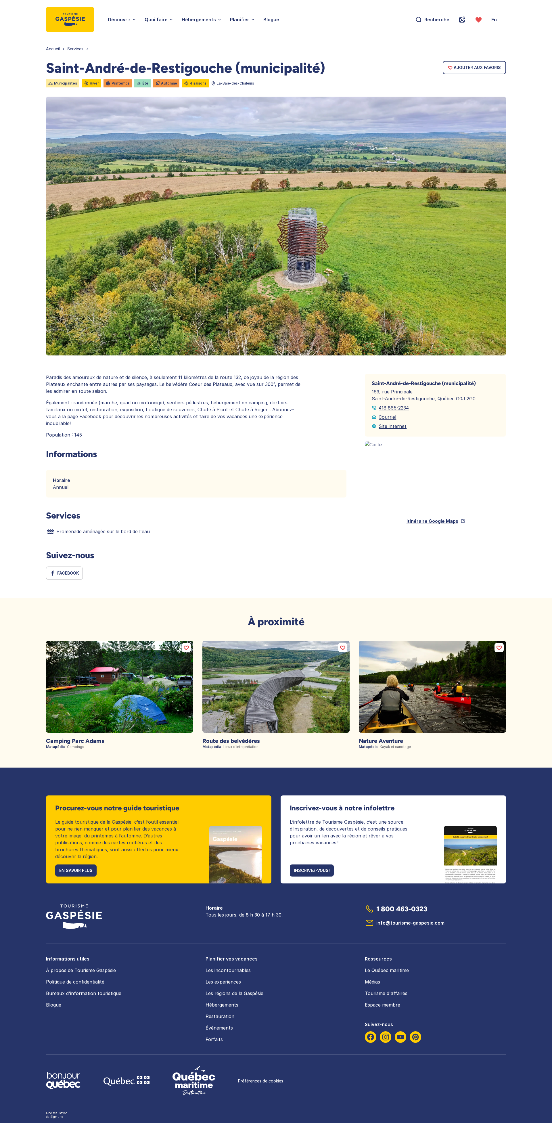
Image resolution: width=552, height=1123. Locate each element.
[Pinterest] (415, 1037)
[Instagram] (385, 1037)
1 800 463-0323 (401, 909)
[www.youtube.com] (400, 1037)
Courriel (387, 417)
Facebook (68, 573)
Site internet (393, 426)
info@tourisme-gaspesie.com (410, 923)
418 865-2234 (394, 408)
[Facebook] (370, 1037)
